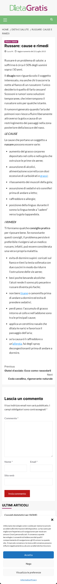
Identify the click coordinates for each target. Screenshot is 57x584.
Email (34, 461)
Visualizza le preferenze (28, 572)
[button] (52, 519)
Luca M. (10, 51)
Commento (11, 418)
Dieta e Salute (11, 41)
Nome (8, 461)
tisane (24, 293)
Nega (28, 563)
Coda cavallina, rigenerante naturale (30, 376)
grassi (44, 176)
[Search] (52, 19)
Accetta (28, 555)
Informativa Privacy (28, 580)
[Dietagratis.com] (28, 7)
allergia (17, 343)
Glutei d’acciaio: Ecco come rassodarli (27, 368)
